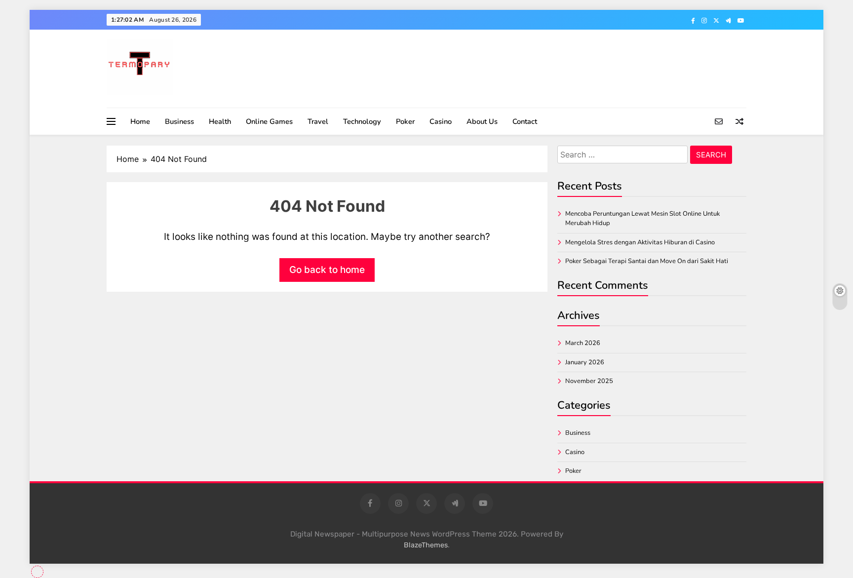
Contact (524, 121)
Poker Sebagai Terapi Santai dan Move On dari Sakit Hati (646, 261)
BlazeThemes (426, 545)
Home (140, 121)
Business (179, 121)
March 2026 (582, 343)
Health (220, 121)
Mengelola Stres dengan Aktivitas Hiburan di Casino (640, 242)
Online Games (269, 121)
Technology (362, 121)
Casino (440, 121)
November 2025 (589, 381)
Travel (318, 121)
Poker (405, 121)
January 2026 (584, 362)
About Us (482, 121)
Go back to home (327, 269)
